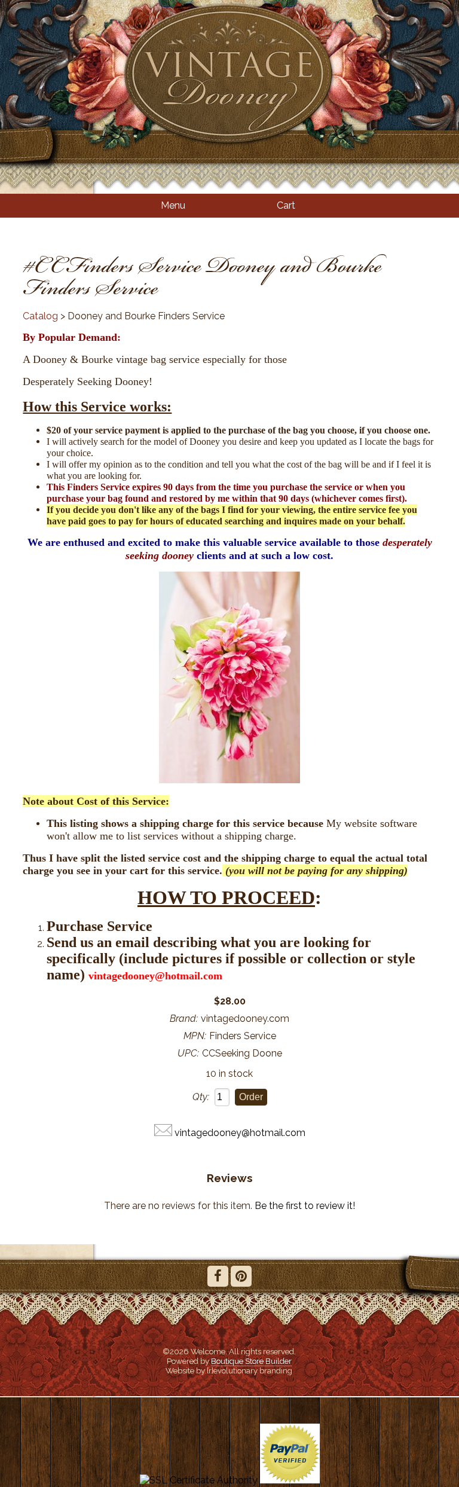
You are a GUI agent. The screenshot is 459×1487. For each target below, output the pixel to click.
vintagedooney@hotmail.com (240, 1132)
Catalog (40, 316)
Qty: (200, 1097)
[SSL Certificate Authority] (199, 1480)
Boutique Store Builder (251, 1361)
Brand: (184, 1018)
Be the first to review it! (305, 1205)
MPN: (194, 1036)
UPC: (188, 1053)
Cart (286, 205)
